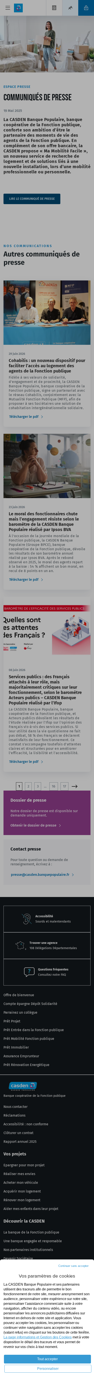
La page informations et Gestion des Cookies (37, 1337)
